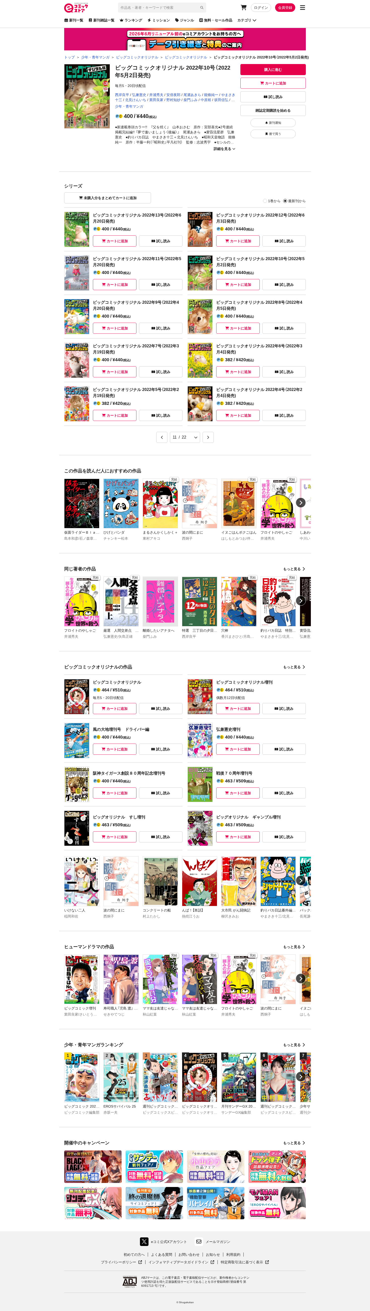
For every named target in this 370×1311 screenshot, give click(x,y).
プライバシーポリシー (121, 1262)
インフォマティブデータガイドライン (178, 1262)
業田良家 (156, 100)
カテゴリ (244, 20)
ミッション (161, 20)
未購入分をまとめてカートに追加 (110, 198)
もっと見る (292, 569)
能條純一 (211, 95)
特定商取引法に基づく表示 (245, 1262)
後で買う (275, 134)
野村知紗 (173, 100)
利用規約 (233, 1255)
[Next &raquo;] (208, 437)
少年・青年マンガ (129, 106)
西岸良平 (122, 95)
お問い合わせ (189, 1255)
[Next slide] (301, 503)
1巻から (274, 201)
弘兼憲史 (139, 95)
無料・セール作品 (218, 20)
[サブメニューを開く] (302, 7)
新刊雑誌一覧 (104, 20)
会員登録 (285, 8)
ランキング (133, 20)
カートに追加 (275, 83)
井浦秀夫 (156, 95)
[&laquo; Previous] (161, 437)
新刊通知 (275, 123)
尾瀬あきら (192, 95)
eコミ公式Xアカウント (165, 1243)
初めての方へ (134, 1255)
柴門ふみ (190, 100)
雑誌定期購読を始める (273, 110)
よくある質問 (161, 1255)
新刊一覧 (76, 20)
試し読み (276, 97)
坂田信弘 (221, 100)
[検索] (202, 8)
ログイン (261, 8)
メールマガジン (218, 1242)
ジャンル (187, 20)
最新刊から (297, 201)
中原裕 (206, 100)
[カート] (243, 7)
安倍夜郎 (173, 95)
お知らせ (213, 1255)
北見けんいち (135, 100)
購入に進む (273, 70)
